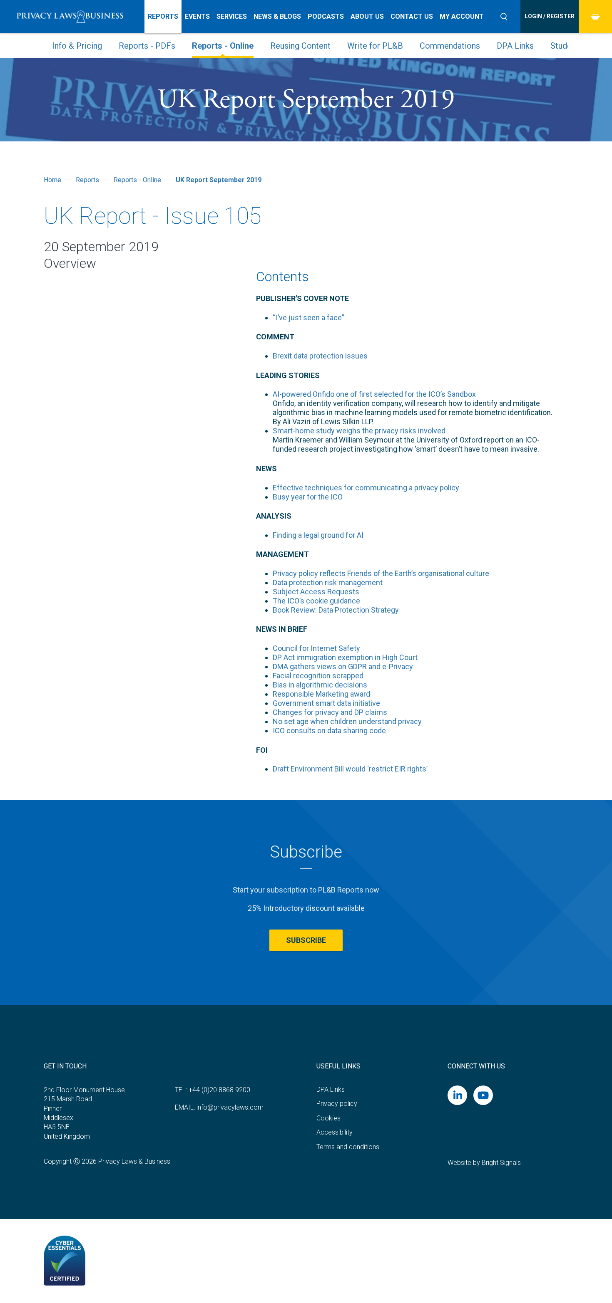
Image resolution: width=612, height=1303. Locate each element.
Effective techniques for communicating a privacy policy (366, 487)
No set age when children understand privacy (347, 721)
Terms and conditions (347, 1147)
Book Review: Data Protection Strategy (336, 610)
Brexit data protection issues (320, 355)
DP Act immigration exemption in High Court (345, 657)
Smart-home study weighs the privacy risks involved (359, 430)
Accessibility (334, 1132)
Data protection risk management (328, 582)
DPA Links (515, 46)
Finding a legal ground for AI (318, 535)
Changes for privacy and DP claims (330, 712)
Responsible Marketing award (321, 694)
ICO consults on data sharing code (329, 730)
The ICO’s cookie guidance (316, 600)
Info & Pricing (77, 46)
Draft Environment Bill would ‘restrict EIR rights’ (350, 768)
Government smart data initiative (326, 703)
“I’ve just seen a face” (308, 317)
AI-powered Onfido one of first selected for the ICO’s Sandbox (374, 394)
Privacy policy (336, 1104)
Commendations (450, 46)
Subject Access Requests (316, 591)
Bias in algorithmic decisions (320, 684)
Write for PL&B (375, 46)
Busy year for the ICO (308, 496)
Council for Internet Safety (316, 648)
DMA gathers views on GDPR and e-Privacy (343, 666)
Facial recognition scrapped (318, 675)
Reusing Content (300, 46)
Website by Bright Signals (484, 1163)
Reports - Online (223, 46)
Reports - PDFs (147, 46)
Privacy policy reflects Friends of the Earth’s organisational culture (381, 573)
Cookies (328, 1118)
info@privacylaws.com (230, 1107)
